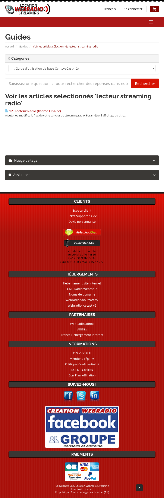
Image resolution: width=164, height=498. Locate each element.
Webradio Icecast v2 (82, 305)
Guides (23, 46)
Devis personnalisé (82, 222)
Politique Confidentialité (82, 364)
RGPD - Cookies (82, 370)
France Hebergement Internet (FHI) (89, 492)
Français (110, 9)
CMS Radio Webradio (82, 289)
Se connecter (133, 9)
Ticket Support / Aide (82, 216)
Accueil (9, 46)
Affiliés (82, 329)
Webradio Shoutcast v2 (82, 300)
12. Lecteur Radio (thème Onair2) (34, 111)
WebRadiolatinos (82, 324)
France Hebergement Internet (82, 335)
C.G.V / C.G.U (82, 353)
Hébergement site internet (82, 283)
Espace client (82, 210)
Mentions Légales (82, 359)
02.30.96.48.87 (84, 243)
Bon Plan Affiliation (82, 375)
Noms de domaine (82, 294)
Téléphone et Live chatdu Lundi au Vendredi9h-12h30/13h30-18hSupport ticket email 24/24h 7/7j (82, 256)
